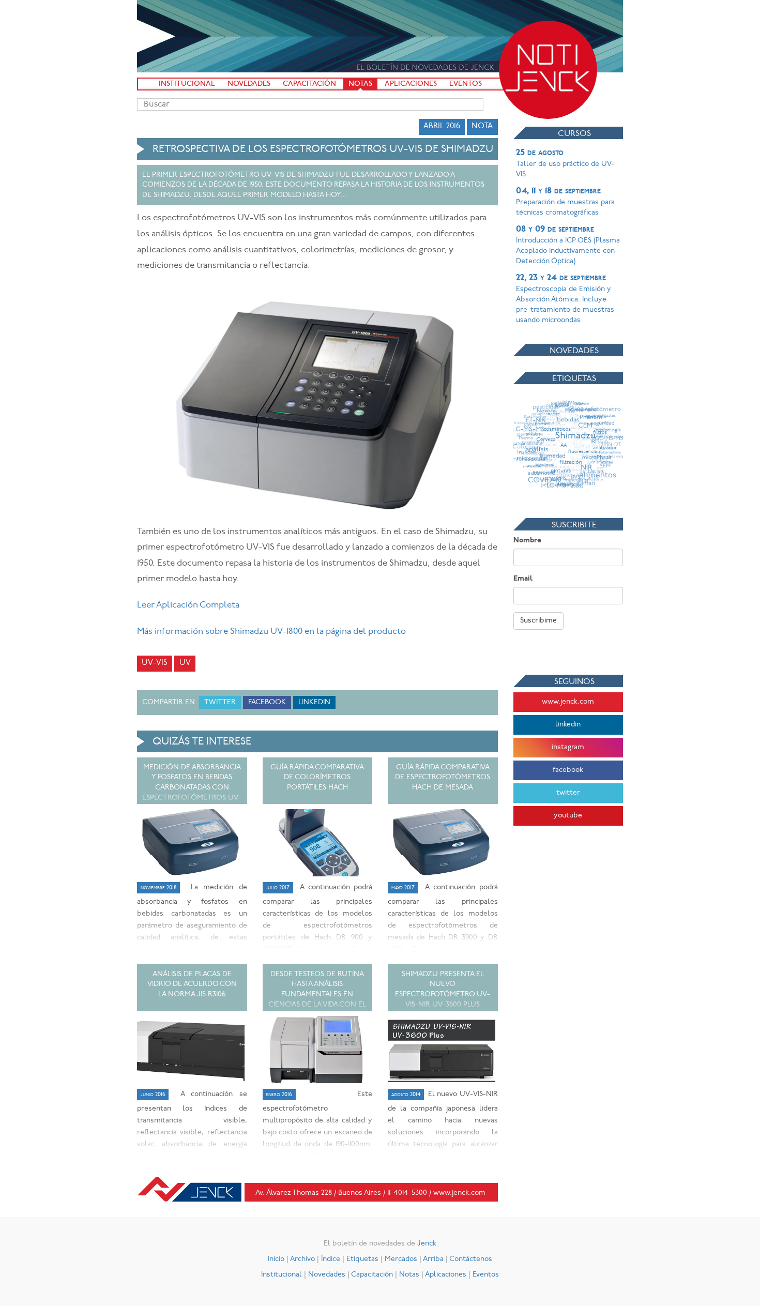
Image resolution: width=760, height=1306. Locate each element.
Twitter (220, 702)
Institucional (187, 84)
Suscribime (538, 621)
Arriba (433, 1259)
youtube (568, 815)
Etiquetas (362, 1259)
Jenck (426, 1244)
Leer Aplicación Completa (188, 605)
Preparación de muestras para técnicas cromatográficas (565, 202)
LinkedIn (314, 702)
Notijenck (548, 70)
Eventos (465, 84)
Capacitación (309, 84)
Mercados (401, 1259)
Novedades (248, 84)
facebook (568, 770)
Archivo (302, 1259)
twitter (568, 793)
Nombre (527, 540)
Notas (360, 84)
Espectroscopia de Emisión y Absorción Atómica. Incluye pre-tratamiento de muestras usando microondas (565, 299)
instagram (568, 747)
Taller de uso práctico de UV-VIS (565, 163)
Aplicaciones (411, 84)
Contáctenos (470, 1259)
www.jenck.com (568, 702)
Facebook (267, 702)
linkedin (568, 724)
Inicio (276, 1259)
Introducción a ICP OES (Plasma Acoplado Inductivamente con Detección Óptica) (568, 245)
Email (523, 579)
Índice (330, 1259)
